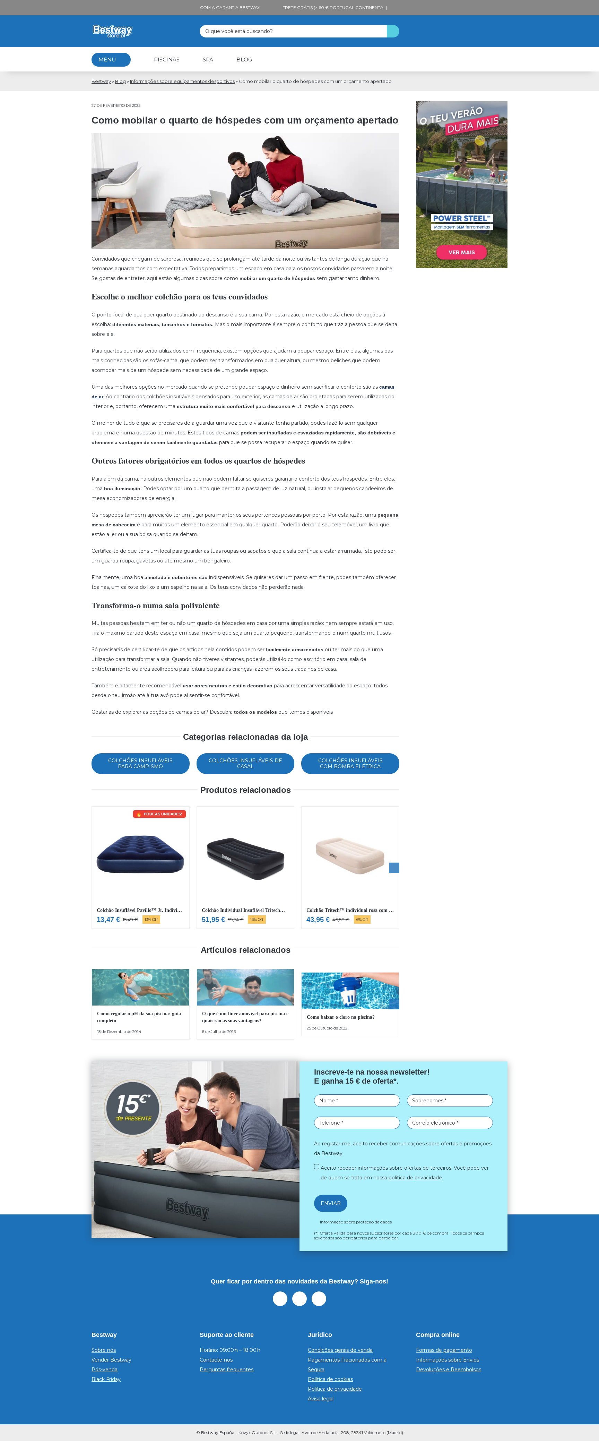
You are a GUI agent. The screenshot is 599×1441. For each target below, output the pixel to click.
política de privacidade (277, 806)
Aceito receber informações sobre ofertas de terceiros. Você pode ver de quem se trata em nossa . (302, 801)
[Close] (401, 569)
